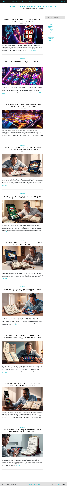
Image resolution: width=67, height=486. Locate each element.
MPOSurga (50, 38)
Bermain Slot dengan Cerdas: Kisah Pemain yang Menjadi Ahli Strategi (23, 290)
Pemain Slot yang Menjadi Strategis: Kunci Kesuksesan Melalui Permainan (23, 430)
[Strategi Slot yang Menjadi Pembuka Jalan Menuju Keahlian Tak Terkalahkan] (22, 211)
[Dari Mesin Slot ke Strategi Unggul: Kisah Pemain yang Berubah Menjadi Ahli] (22, 165)
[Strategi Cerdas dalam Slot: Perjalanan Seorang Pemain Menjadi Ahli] (22, 399)
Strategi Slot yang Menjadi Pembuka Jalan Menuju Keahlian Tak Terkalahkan (23, 197)
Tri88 (49, 40)
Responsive (15, 1)
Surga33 (50, 27)
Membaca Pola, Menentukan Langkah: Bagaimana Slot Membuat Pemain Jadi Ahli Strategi (22, 337)
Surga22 (50, 35)
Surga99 (50, 32)
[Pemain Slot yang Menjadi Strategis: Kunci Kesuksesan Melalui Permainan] (22, 445)
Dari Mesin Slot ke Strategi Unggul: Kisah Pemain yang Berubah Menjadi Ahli (22, 148)
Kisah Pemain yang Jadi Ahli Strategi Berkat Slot (33, 6)
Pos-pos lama (8, 477)
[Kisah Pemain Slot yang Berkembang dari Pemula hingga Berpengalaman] (22, 119)
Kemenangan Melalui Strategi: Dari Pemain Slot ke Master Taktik (23, 243)
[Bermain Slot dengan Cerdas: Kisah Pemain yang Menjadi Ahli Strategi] (22, 304)
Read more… (34, 50)
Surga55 (50, 34)
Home (4, 1)
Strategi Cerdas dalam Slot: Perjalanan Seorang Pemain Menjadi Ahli (23, 384)
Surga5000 (50, 29)
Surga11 (50, 24)
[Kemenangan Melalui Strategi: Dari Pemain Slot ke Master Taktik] (22, 258)
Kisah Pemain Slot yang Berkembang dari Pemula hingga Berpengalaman (23, 105)
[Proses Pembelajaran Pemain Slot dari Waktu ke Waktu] (22, 76)
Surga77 (50, 30)
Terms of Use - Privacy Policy (33, 484)
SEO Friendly (23, 1)
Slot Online (22, 17)
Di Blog (59, 484)
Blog (9, 1)
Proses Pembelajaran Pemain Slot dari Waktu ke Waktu (23, 62)
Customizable (31, 1)
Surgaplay (50, 26)
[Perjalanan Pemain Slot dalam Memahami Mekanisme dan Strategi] (22, 34)
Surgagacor (51, 37)
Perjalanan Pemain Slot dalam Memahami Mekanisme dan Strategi (22, 20)
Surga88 (50, 22)
